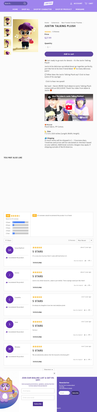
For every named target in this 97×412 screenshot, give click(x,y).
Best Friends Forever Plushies (72, 22)
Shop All (26, 9)
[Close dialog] (54, 373)
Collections (55, 22)
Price (47, 34)
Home (15, 9)
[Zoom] (25, 36)
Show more (47, 369)
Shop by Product (63, 9)
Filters (9, 240)
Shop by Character (43, 9)
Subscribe (75, 393)
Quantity (48, 43)
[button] (52, 31)
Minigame (80, 9)
